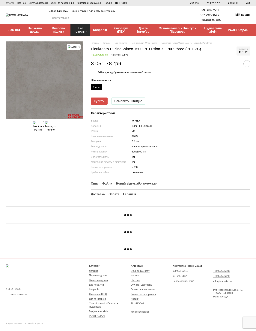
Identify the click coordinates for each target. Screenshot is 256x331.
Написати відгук (119, 54)
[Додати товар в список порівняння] (236, 63)
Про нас (21, 3)
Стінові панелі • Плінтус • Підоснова (177, 30)
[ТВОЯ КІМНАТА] (24, 273)
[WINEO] (74, 47)
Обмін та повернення (62, 3)
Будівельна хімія (213, 30)
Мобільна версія (18, 294)
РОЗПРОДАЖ (238, 30)
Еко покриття (80, 30)
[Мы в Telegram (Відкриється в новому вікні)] (140, 2)
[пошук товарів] (182, 18)
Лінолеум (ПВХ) (121, 30)
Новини (108, 3)
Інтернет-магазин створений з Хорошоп (24, 323)
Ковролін (100, 30)
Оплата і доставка (38, 3)
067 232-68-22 (209, 15)
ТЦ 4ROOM (121, 3)
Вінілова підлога (58, 30)
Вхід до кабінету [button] (140, 270)
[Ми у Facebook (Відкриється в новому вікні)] (131, 2)
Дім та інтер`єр (143, 30)
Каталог (10, 3)
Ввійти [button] (101, 72)
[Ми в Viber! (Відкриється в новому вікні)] (136, 2)
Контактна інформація (89, 3)
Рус (197, 3)
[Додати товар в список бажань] (246, 63)
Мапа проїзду (220, 296)
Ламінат (14, 30)
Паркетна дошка (35, 30)
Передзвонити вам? (210, 20)
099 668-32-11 (209, 10)
